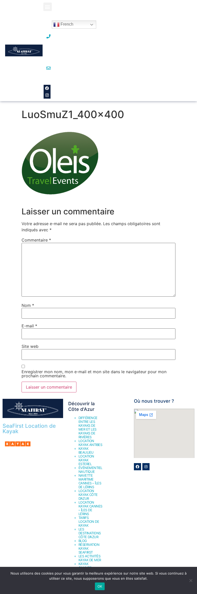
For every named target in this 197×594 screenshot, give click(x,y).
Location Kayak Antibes (90, 443)
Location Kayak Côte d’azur (88, 495)
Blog (82, 541)
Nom (28, 305)
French (66, 24)
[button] (47, 7)
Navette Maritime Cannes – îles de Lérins (89, 481)
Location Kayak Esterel (86, 460)
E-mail (29, 326)
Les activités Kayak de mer (89, 558)
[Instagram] (47, 95)
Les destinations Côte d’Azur (89, 533)
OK (99, 586)
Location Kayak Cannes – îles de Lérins (90, 508)
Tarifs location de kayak (88, 521)
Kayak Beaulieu (86, 450)
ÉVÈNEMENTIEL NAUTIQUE (90, 470)
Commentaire (36, 240)
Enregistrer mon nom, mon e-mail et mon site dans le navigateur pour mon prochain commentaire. (94, 374)
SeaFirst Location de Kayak (29, 428)
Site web (30, 346)
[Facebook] (47, 88)
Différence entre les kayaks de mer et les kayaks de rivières (87, 427)
